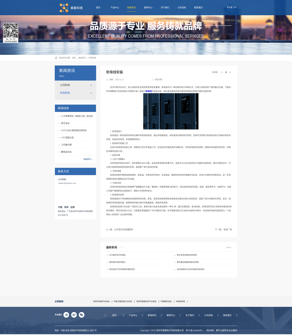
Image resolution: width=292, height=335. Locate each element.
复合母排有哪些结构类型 (187, 255)
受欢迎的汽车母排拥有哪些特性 (122, 269)
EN (235, 7)
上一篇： (119, 229)
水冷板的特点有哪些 (117, 255)
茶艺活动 (65, 123)
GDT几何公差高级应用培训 (74, 130)
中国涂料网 (180, 301)
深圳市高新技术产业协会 (146, 301)
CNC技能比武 (67, 137)
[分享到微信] (81, 315)
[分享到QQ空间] (221, 72)
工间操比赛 (66, 145)
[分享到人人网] (230, 72)
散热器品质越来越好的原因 (188, 262)
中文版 (229, 7)
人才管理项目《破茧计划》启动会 (77, 116)
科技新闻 (92, 58)
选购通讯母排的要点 (117, 262)
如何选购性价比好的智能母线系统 (190, 269)
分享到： (215, 72)
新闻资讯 (82, 58)
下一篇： (223, 229)
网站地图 (210, 330)
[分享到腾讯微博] (226, 72)
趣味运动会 (66, 152)
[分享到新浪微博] (74, 315)
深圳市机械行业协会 (101, 301)
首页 (98, 7)
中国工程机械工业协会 (123, 301)
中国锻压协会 (166, 301)
